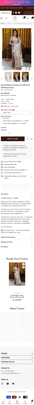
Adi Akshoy (17, 293)
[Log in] (28, 18)
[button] (27, 68)
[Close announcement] (32, 3)
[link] (8, 337)
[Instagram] (16, 13)
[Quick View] (23, 267)
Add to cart (12, 139)
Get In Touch (28, 13)
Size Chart (3, 127)
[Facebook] (13, 13)
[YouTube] (19, 13)
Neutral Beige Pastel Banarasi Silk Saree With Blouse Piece (17, 296)
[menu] (1, 18)
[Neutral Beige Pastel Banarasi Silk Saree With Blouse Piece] (17, 274)
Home (2, 23)
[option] (17, 49)
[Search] (6, 18)
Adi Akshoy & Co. (5, 13)
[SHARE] (31, 139)
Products (9, 23)
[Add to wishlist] (27, 139)
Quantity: (4, 130)
